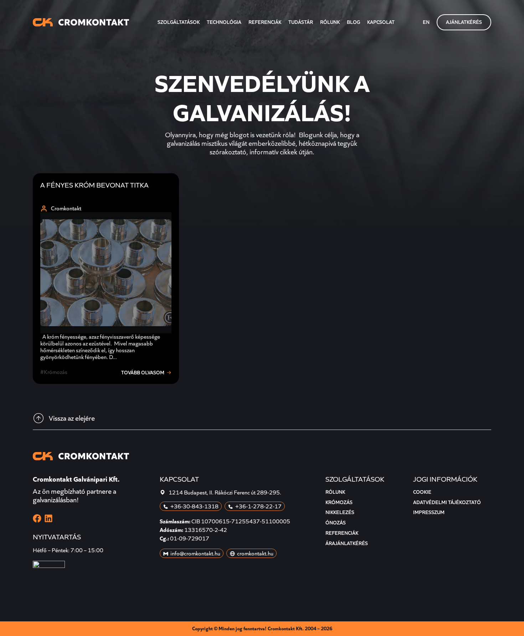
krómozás (55, 372)
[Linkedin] (48, 518)
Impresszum (429, 512)
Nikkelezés (339, 512)
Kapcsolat (381, 22)
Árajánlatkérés (346, 543)
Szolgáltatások (179, 22)
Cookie (422, 492)
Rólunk (330, 22)
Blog (353, 22)
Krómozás (339, 502)
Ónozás (335, 522)
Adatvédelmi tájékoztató (447, 502)
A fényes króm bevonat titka (94, 185)
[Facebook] (37, 518)
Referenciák (264, 22)
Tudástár (300, 22)
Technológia (224, 22)
